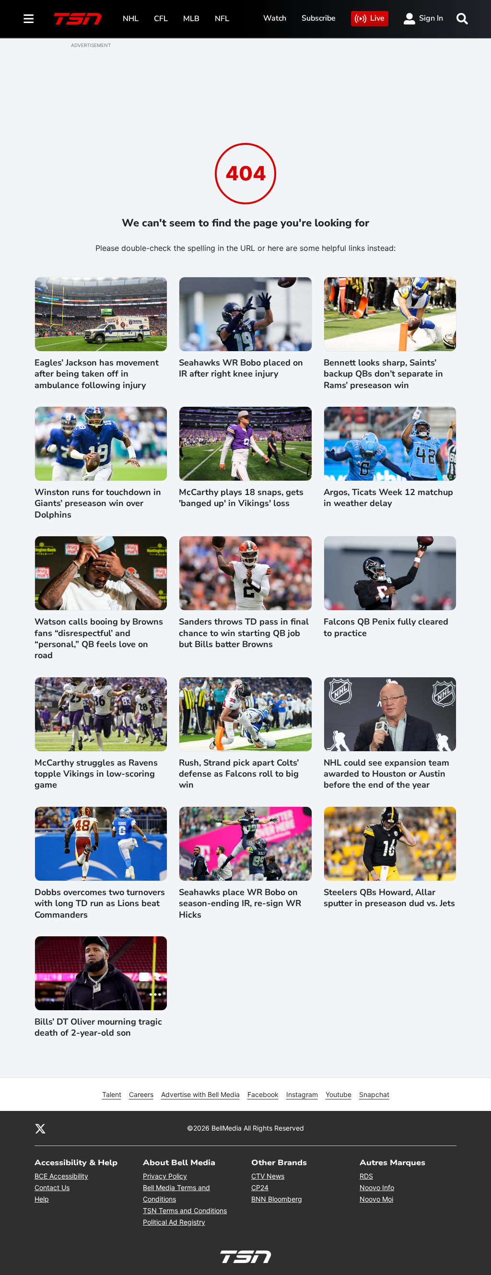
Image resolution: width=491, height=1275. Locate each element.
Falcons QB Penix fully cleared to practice (386, 627)
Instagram (302, 1094)
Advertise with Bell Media (200, 1094)
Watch (274, 18)
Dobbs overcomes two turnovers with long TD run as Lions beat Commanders (100, 904)
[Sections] (28, 18)
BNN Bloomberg (276, 1199)
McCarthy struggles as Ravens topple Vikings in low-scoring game (96, 774)
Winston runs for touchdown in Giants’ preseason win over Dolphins (98, 503)
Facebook (263, 1094)
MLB (191, 18)
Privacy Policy (165, 1176)
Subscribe (319, 18)
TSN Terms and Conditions (185, 1210)
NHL (131, 18)
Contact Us (52, 1187)
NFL (222, 18)
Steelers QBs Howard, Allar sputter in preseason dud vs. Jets (389, 898)
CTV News (267, 1176)
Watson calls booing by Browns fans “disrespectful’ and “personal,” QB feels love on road (99, 638)
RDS (366, 1176)
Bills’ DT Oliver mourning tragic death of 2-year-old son (98, 1027)
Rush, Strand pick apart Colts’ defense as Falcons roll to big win (239, 774)
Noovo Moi (376, 1199)
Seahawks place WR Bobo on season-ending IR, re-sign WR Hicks (240, 904)
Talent (111, 1094)
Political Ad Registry (174, 1222)
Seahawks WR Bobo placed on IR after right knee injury (241, 368)
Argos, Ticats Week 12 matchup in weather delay (388, 498)
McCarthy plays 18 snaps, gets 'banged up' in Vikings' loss (241, 498)
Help (42, 1199)
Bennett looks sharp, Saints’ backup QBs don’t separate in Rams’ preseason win (383, 374)
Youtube (338, 1094)
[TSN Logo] (78, 18)
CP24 (260, 1187)
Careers (141, 1094)
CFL (161, 18)
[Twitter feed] (40, 1128)
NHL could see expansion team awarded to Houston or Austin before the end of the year (386, 774)
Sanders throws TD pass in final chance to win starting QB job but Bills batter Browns (244, 633)
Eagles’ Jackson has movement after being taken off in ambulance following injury (97, 374)
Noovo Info (377, 1187)
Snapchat (374, 1094)
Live (377, 18)
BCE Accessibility (61, 1176)
